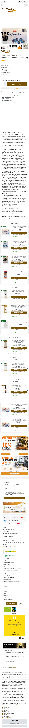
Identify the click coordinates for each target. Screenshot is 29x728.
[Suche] (26, 5)
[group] (5, 245)
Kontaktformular (8, 536)
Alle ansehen (14, 359)
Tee (10, 676)
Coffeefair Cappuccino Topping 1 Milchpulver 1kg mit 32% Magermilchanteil (19, 341)
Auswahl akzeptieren (14, 723)
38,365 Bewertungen (14, 634)
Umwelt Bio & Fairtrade (9, 577)
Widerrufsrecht (7, 564)
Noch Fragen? (5, 124)
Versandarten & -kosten (9, 562)
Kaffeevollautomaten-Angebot (10, 573)
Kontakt (20, 603)
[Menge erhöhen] (5, 83)
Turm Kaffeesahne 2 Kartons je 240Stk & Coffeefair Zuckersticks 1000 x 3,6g (19, 420)
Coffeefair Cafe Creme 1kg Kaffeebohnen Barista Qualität (18, 291)
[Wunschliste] (21, 2)
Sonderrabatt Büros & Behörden (11, 570)
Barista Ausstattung (8, 575)
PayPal (5, 714)
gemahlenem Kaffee (18, 672)
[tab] (14, 108)
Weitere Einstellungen (6, 717)
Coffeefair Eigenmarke (8, 599)
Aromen (13, 676)
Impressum (6, 589)
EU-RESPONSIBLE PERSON (7, 119)
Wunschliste (5, 91)
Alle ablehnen (14, 725)
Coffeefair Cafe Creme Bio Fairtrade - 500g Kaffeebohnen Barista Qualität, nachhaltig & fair (19, 306)
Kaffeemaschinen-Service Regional (11, 581)
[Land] (19, 2)
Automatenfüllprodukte (21, 674)
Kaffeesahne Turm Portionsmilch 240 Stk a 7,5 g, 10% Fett (19, 227)
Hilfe (5, 566)
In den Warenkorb (17, 84)
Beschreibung (5, 107)
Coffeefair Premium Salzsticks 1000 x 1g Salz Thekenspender (19, 242)
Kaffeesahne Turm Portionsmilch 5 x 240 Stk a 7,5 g (19, 405)
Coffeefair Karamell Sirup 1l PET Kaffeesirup (19, 386)
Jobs (5, 597)
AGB (5, 588)
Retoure (5, 591)
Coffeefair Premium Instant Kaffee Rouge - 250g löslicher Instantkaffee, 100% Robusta (19, 322)
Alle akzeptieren (14, 720)
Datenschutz (6, 586)
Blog (5, 593)
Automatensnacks (5, 676)
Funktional (6, 716)
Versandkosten (22, 234)
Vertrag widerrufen (11, 603)
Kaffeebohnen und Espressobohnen (9, 674)
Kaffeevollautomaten (22, 677)
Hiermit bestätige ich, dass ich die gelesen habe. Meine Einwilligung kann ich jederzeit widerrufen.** (14, 493)
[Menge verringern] (5, 85)
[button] (14, 88)
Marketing (6, 710)
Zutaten (3, 112)
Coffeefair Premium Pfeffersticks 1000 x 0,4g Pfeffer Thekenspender (18, 257)
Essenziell (6, 707)
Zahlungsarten (7, 560)
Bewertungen (4, 127)
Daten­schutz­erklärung (14, 704)
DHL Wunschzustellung (9, 713)
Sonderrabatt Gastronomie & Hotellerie (12, 568)
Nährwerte (4, 116)
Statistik (6, 708)
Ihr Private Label (7, 579)
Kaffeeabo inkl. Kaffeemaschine (11, 572)
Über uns (6, 595)
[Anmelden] (2, 2)
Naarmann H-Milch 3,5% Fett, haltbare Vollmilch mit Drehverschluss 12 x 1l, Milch (18, 272)
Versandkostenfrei (10, 659)
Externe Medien (7, 711)
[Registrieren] (5, 2)
